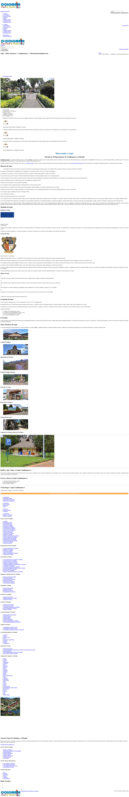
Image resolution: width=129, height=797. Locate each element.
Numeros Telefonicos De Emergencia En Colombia (14, 568)
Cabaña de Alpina (30, 163)
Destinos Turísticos (7, 19)
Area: (4, 112)
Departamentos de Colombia (9, 591)
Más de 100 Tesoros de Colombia (10, 653)
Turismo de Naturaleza (8, 597)
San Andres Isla (6, 686)
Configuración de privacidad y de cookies (29, 791)
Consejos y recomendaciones (9, 529)
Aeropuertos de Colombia (8, 565)
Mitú (4, 693)
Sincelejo (5, 691)
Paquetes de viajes (7, 22)
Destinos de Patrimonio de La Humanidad (12, 750)
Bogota (4, 673)
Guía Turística (6, 14)
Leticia (4, 658)
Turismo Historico (7, 618)
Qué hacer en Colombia (8, 541)
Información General (7, 76)
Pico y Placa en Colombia (8, 570)
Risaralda (5, 640)
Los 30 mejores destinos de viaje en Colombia (13, 652)
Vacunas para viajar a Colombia (10, 560)
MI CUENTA (125, 25)
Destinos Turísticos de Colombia (10, 537)
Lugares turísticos (7, 510)
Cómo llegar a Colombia (8, 533)
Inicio (100, 52)
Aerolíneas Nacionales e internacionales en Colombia (14, 564)
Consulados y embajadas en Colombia (11, 566)
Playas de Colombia (7, 609)
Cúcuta (4, 682)
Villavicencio (6, 680)
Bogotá (4, 776)
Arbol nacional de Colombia (9, 579)
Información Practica (7, 523)
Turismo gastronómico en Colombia (10, 620)
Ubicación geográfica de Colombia (10, 548)
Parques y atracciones (7, 514)
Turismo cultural (6, 617)
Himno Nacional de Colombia (9, 576)
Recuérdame (4, 49)
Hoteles (4, 18)
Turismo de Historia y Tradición (10, 598)
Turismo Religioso (7, 616)
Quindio (5, 642)
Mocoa (4, 684)
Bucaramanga (6, 688)
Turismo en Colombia (7, 534)
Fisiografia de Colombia (8, 554)
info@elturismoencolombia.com (7, 744)
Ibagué (4, 690)
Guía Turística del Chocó (8, 767)
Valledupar (5, 670)
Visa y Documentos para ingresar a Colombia (12, 559)
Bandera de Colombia (7, 580)
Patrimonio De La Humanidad (9, 539)
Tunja (4, 664)
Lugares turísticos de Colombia (9, 538)
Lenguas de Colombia (8, 551)
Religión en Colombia (8, 550)
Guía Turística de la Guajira (9, 764)
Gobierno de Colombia (8, 549)
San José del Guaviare (8, 675)
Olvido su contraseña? (123, 49)
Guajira (4, 636)
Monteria (5, 671)
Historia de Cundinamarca (8, 500)
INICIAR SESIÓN (124, 12)
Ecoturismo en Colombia (8, 604)
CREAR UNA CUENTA (115, 12)
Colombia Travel (6, 20)
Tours (4, 506)
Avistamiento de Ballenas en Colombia (11, 607)
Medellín (5, 773)
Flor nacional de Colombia (9, 581)
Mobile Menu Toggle (5, 11)
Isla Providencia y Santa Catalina (10, 687)
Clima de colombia (7, 589)
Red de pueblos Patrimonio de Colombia (11, 622)
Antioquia (5, 634)
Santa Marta (5, 679)
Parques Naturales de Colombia (10, 608)
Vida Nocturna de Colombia (9, 528)
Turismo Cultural (6, 754)
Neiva (4, 676)
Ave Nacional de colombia (9, 582)
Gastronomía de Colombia (8, 527)
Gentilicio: (5, 114)
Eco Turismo (6, 758)
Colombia (5, 13)
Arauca (4, 661)
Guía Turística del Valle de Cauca (10, 765)
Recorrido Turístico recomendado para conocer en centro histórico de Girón (19, 649)
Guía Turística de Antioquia (9, 763)
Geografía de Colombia (8, 526)
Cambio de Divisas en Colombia (10, 561)
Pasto (4, 681)
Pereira (4, 685)
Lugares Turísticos (7, 16)
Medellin (5, 659)
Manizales (5, 665)
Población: (5, 113)
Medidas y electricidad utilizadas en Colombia (13, 571)
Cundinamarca (6, 497)
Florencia (5, 667)
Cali (4, 692)
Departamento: (6, 111)
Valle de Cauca (6, 637)
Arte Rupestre (6, 513)
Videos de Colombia (7, 543)
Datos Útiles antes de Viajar (9, 499)
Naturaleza (5, 511)
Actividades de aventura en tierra (10, 628)
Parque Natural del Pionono (77, 163)
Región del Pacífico (7, 651)
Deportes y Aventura (7, 749)
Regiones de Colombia (8, 590)
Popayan (5, 669)
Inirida (4, 674)
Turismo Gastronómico (8, 755)
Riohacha (5, 677)
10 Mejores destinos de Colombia (10, 540)
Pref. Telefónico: (6, 115)
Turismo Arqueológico (8, 619)
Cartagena (5, 663)
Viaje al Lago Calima (7, 648)
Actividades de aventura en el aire (10, 627)
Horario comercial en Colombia (10, 569)
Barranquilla (5, 662)
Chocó (4, 638)
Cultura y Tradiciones (7, 532)
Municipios (5, 505)
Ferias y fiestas (6, 504)
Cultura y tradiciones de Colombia (10, 553)
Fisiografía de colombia (8, 588)
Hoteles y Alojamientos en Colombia (11, 535)
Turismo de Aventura (7, 599)
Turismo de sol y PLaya (8, 605)
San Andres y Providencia (8, 639)
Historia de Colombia (7, 524)
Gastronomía (6, 503)
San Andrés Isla (6, 778)
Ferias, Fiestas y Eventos (8, 531)
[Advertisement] (64, 65)
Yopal (4, 668)
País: (4, 109)
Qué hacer (5, 17)
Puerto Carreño (6, 694)
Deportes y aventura (7, 516)
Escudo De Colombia (7, 578)
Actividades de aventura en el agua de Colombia (13, 629)
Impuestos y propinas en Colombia (10, 563)
